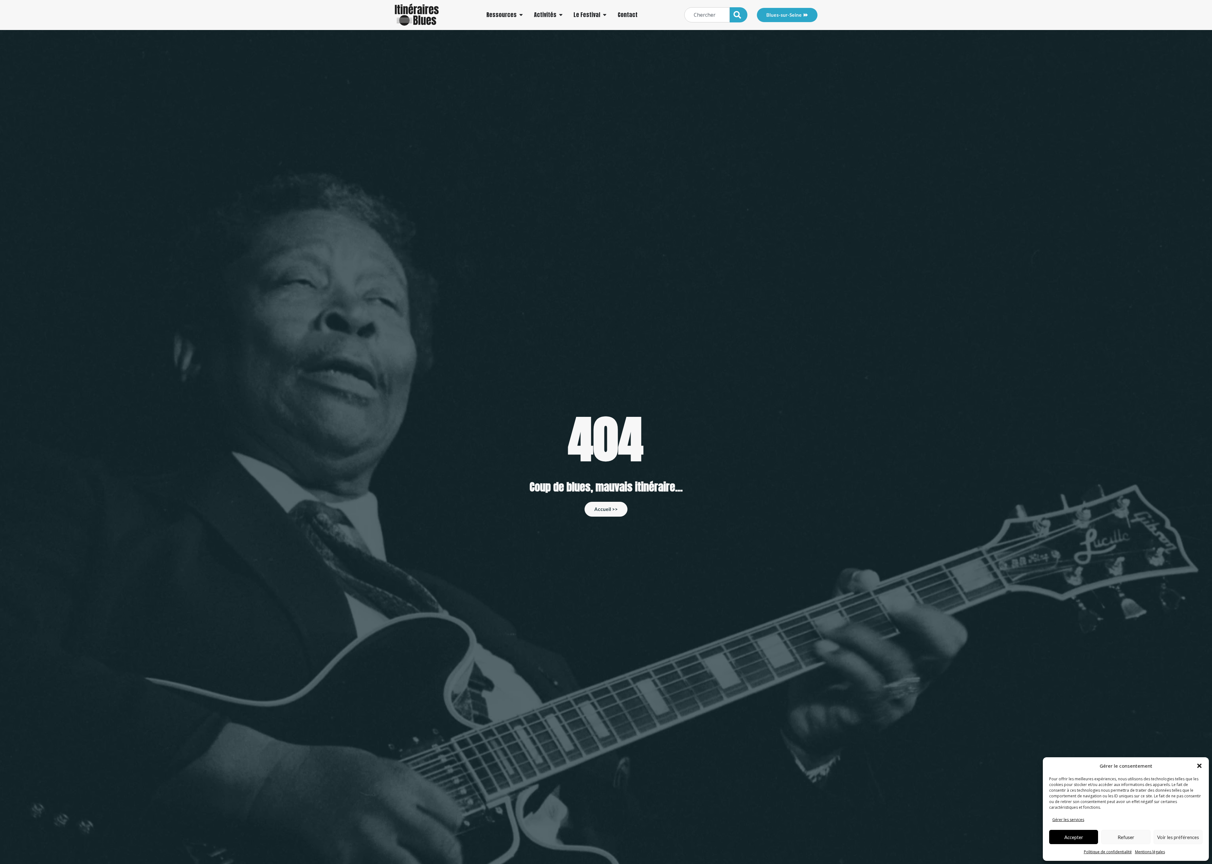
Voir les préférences (1178, 837)
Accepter (1073, 837)
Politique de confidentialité (1108, 852)
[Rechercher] (738, 14)
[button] (1199, 766)
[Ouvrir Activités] (561, 15)
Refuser (1126, 837)
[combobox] (707, 14)
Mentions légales (1150, 852)
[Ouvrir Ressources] (521, 15)
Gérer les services (1068, 819)
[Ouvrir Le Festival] (605, 15)
